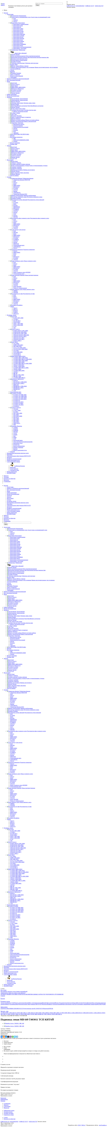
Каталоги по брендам (9, 478)
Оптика (9, 177)
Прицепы (45, 1008)
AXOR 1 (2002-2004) (94, 1012)
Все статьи (3, 990)
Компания (3, 1098)
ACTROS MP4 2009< (24, 1014)
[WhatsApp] (13, 1037)
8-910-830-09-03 (80, 5)
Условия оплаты (8, 1112)
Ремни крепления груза (13, 460)
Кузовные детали (11, 315)
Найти (5, 524)
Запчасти (9, 97)
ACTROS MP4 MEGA (56, 1014)
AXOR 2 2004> (15, 1014)
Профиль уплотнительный (14, 458)
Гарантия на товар (9, 1114)
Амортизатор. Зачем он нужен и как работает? (13, 993)
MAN (8, 1008)
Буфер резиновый (12, 94)
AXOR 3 (32, 1014)
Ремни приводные (12, 471)
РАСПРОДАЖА (11, 473)
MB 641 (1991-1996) (44, 1014)
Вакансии (6, 1107)
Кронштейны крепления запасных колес (18, 453)
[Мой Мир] (6, 1037)
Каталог (6, 13)
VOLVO (41, 1008)
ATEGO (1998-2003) (83, 1012)
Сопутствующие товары (13, 461)
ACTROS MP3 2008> (54, 1012)
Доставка (6, 477)
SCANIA (36, 1008)
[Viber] (10, 1037)
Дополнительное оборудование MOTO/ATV (19, 456)
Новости (6, 475)
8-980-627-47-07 (89, 5)
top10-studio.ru (103, 1125)
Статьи (6, 1117)
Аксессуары (10, 14)
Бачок (8, 81)
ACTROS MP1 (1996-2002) (8, 1012)
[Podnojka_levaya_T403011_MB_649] (14, 1023)
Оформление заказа (9, 1110)
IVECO (5, 1008)
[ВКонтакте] (2, 1037)
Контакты (6, 480)
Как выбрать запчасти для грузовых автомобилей (14, 991)
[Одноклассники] (4, 1037)
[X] (8, 1037)
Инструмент (10, 160)
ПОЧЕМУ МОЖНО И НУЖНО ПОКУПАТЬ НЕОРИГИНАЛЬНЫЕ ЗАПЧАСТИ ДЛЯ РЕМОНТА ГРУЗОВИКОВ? (32, 994)
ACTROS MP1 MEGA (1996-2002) (24, 1012)
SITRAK (50, 1008)
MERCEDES (13, 1008)
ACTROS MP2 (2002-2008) (41, 1012)
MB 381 (37, 1014)
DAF (2, 1008)
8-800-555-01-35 (71, 5)
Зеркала (9, 145)
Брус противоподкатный (13, 80)
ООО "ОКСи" (82, 1125)
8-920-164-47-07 (99, 5)
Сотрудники (7, 1106)
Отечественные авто (28, 1008)
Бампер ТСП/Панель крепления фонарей (18, 78)
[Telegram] (17, 1037)
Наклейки (9, 454)
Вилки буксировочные (13, 95)
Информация (4, 1099)
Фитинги (9, 457)
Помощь (3, 1101)
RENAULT (20, 1008)
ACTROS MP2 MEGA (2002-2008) (69, 1012)
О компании (7, 481)
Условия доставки (8, 1113)
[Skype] (15, 1037)
